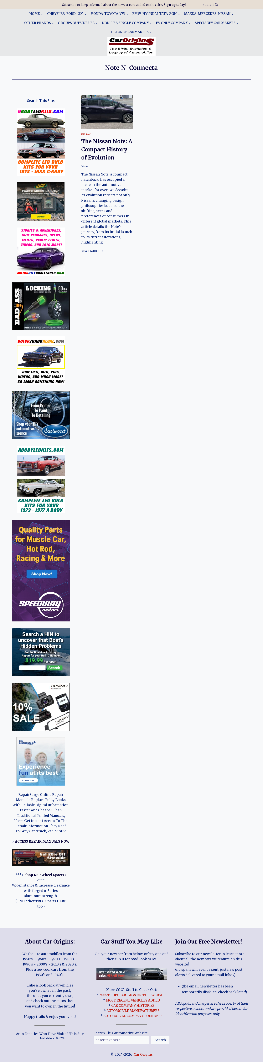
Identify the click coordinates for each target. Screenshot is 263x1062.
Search (160, 1040)
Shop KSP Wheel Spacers (45, 875)
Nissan (86, 134)
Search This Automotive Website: (121, 1033)
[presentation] (107, 112)
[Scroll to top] (253, 1056)
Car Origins (143, 1054)
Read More (92, 251)
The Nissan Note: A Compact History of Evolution (106, 149)
